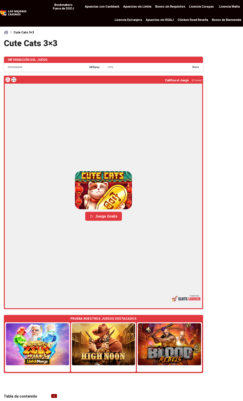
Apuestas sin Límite (137, 6)
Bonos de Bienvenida (226, 20)
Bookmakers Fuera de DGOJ (63, 6)
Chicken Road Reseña (193, 20)
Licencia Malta (229, 6)
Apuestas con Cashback (102, 6)
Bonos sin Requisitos (170, 6)
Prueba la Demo (37, 344)
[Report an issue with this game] (7, 79)
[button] (103, 190)
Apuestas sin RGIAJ (160, 20)
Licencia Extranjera (128, 20)
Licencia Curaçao (201, 6)
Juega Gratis (106, 216)
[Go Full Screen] (13, 79)
